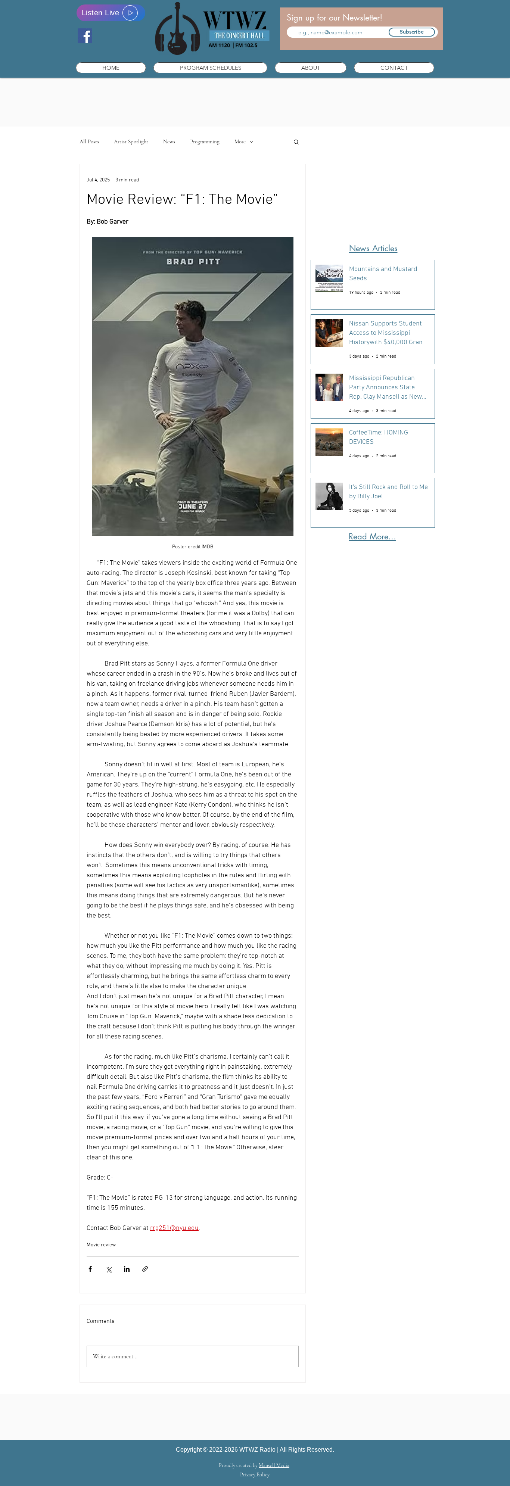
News (169, 141)
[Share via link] (145, 1268)
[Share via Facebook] (90, 1268)
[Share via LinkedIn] (126, 1268)
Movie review (101, 1245)
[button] (210, 67)
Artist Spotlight (131, 141)
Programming (205, 141)
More (240, 141)
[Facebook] (85, 35)
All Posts (89, 141)
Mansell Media (274, 1465)
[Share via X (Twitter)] (108, 1268)
